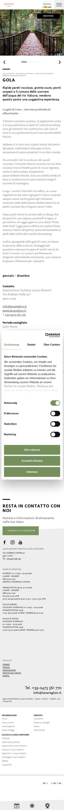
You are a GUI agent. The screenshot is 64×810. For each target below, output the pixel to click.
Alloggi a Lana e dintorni (15, 735)
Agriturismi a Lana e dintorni (14, 754)
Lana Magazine (8, 726)
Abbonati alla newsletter (21, 531)
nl (60, 783)
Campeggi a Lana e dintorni (13, 757)
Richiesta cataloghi (42, 723)
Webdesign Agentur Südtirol (7, 783)
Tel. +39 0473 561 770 (43, 688)
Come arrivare (8, 723)
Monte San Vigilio (12, 673)
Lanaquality (7, 765)
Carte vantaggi (8, 730)
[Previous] (5, 62)
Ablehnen (32, 471)
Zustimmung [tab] (11, 344)
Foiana (6, 667)
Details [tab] (31, 344)
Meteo (36, 726)
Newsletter (38, 719)
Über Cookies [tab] (52, 344)
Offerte (5, 761)
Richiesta (6, 738)
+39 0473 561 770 (14, 559)
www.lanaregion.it (14, 310)
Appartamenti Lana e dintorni (14, 746)
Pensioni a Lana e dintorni (13, 750)
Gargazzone (9, 670)
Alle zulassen (32, 449)
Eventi (4, 719)
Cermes (6, 665)
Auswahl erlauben (32, 460)
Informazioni (9, 715)
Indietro (48, 16)
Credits (53, 699)
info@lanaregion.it (47, 693)
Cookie (37, 699)
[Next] (59, 62)
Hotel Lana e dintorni (11, 742)
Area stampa (39, 730)
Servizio (38, 715)
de (44, 783)
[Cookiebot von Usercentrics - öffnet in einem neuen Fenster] (45, 335)
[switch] (55, 413)
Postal (6, 676)
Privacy (45, 699)
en (54, 783)
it (49, 783)
